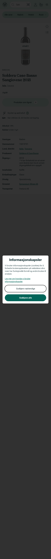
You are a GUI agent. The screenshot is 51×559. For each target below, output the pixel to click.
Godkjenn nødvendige (25, 288)
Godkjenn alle (25, 298)
